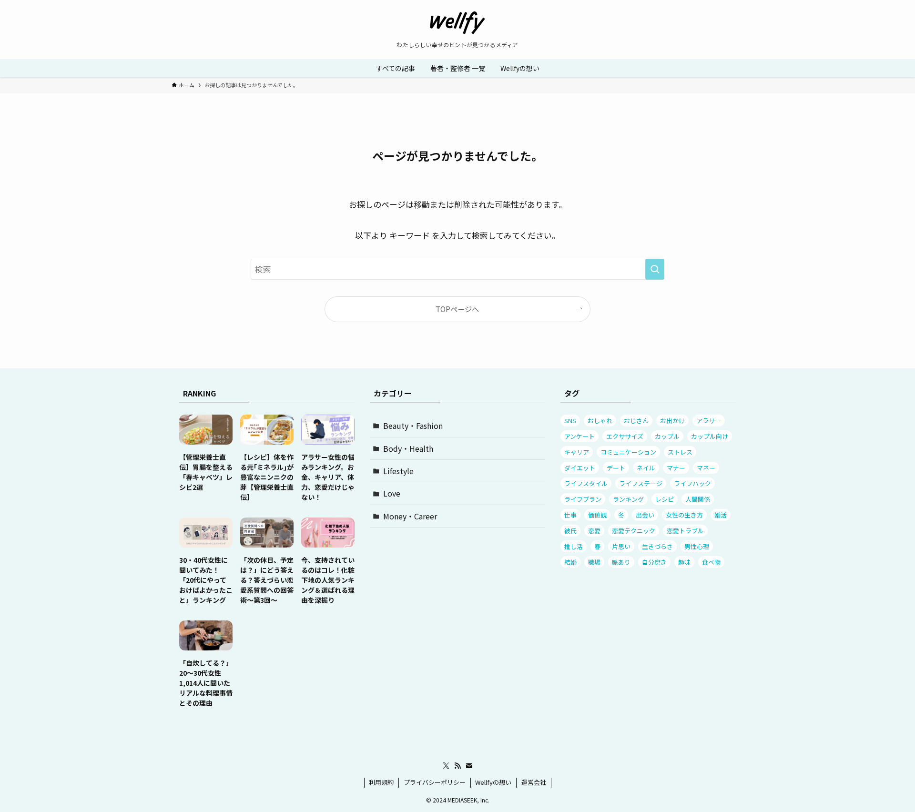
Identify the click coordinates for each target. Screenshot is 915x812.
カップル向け (709, 436)
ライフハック (692, 483)
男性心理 (696, 546)
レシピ (664, 499)
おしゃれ (600, 420)
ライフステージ (640, 483)
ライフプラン (582, 499)
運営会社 (533, 782)
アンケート (579, 436)
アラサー (708, 420)
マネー (706, 467)
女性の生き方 (684, 514)
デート (616, 467)
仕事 (570, 514)
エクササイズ (624, 436)
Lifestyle (398, 471)
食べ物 (711, 562)
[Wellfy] (457, 22)
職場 (594, 562)
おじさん (636, 420)
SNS (570, 420)
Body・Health (408, 448)
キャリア (576, 452)
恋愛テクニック (633, 530)
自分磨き (654, 562)
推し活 (573, 546)
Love (391, 493)
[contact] (469, 765)
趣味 (684, 562)
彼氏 (570, 530)
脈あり (621, 562)
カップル (667, 436)
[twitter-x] (446, 765)
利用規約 (381, 782)
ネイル (646, 467)
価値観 (597, 514)
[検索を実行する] (654, 269)
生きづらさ (657, 546)
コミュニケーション (628, 452)
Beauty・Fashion (413, 425)
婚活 (720, 514)
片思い (621, 546)
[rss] (457, 765)
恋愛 (594, 530)
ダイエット (579, 467)
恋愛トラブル (685, 530)
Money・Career (410, 516)
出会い (645, 514)
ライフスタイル (586, 483)
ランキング (628, 499)
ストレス (680, 452)
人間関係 (697, 499)
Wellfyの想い (493, 782)
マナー (676, 467)
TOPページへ (457, 309)
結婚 (570, 562)
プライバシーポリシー (435, 782)
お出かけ (672, 420)
